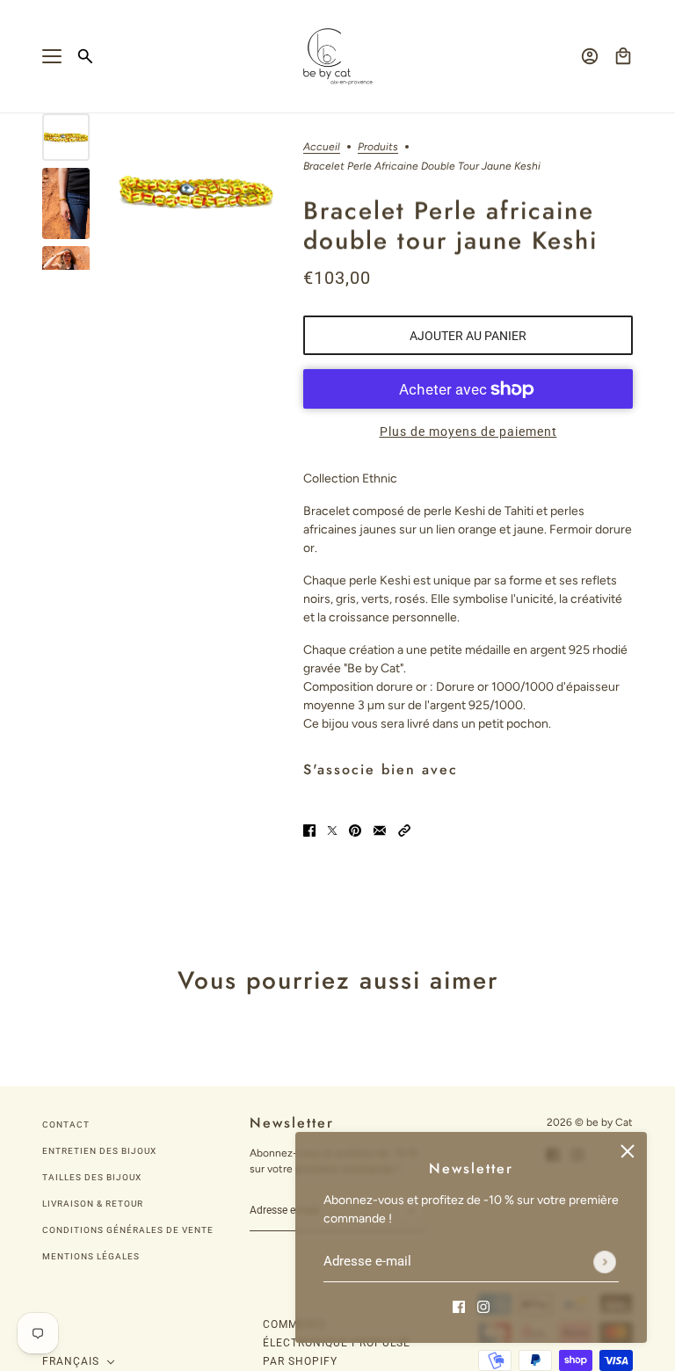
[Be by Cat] (338, 56)
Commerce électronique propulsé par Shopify (336, 1342)
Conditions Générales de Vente (128, 1230)
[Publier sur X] (332, 830)
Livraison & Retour (92, 1203)
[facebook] (459, 1305)
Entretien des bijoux (99, 1151)
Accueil (321, 147)
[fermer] (627, 1151)
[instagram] (483, 1305)
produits (378, 147)
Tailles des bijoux (92, 1177)
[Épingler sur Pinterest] (355, 830)
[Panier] (623, 56)
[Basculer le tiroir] (52, 56)
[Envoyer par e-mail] (380, 830)
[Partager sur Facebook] (309, 830)
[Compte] (589, 56)
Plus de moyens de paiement (468, 431)
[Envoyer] (604, 1262)
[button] (404, 830)
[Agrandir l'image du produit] (196, 192)
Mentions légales (91, 1256)
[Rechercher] (85, 56)
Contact (66, 1124)
